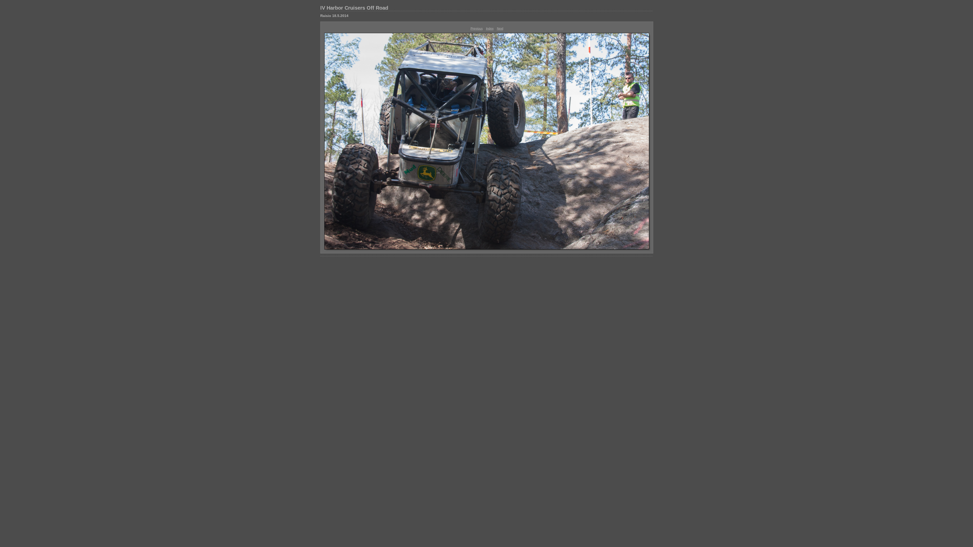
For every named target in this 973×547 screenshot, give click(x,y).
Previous (477, 28)
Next (500, 28)
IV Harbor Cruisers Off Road (354, 8)
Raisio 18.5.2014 (334, 16)
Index (490, 28)
